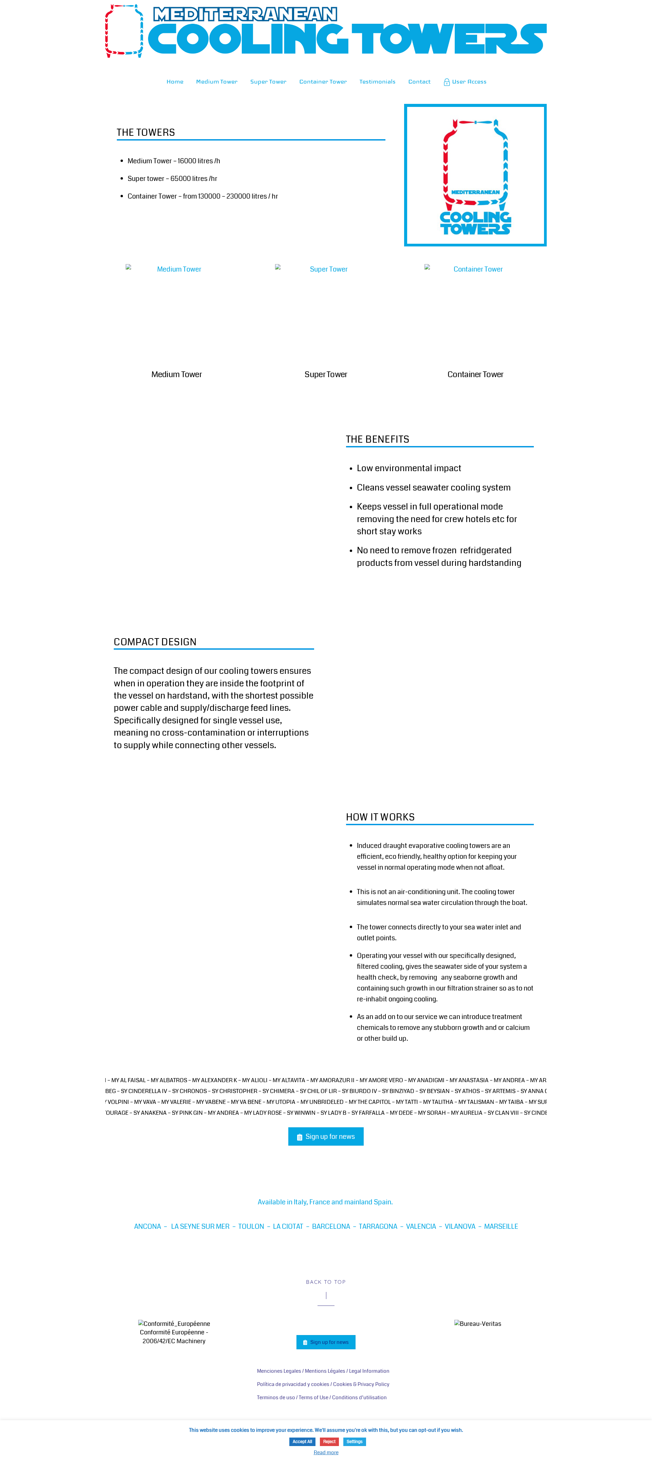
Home (174, 81)
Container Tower (323, 81)
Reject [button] (329, 1442)
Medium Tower (217, 81)
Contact (419, 81)
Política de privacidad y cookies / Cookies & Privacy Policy (323, 1384)
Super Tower (268, 81)
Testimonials (378, 81)
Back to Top (326, 1282)
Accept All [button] (302, 1442)
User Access (469, 81)
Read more (326, 1452)
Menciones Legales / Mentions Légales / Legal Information (323, 1371)
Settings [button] (355, 1442)
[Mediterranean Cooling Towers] (326, 46)
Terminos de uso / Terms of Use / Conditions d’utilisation (322, 1397)
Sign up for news (330, 1137)
